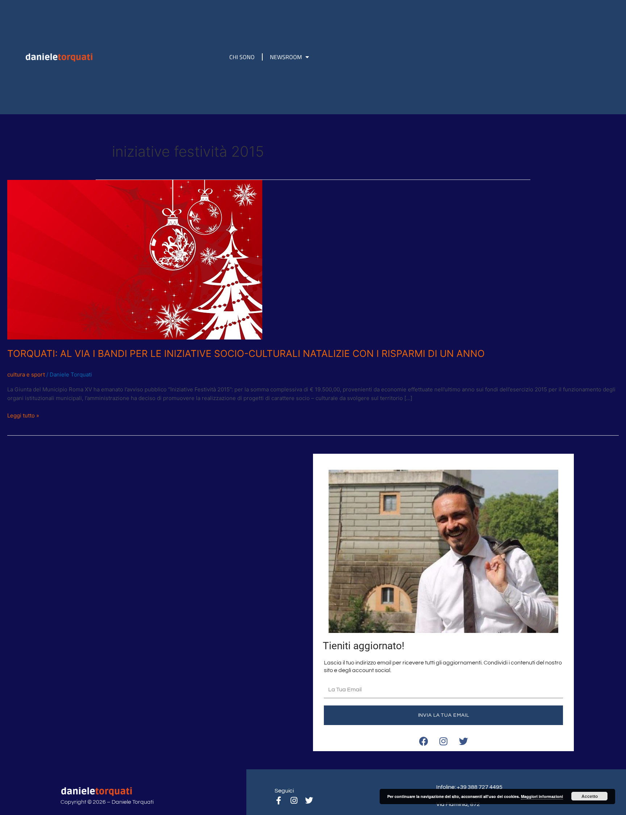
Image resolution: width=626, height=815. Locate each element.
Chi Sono (242, 57)
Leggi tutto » (23, 415)
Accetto (589, 796)
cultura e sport (26, 374)
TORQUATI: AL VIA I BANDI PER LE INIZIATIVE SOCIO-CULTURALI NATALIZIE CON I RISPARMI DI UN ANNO (246, 353)
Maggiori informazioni (542, 796)
